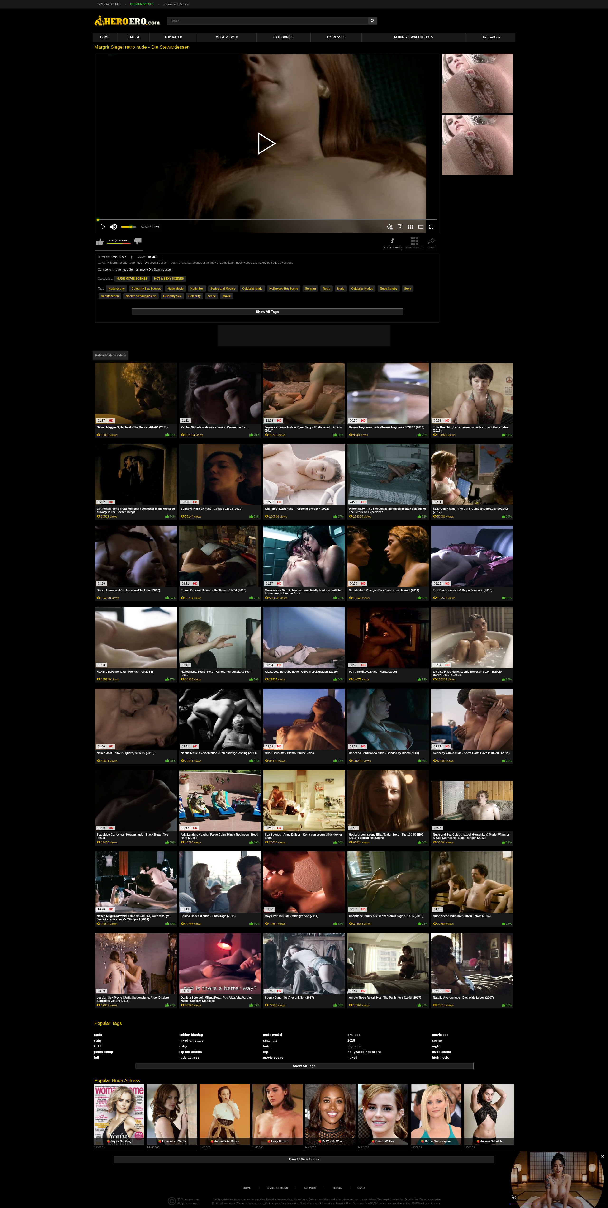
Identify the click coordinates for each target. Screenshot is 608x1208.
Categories (283, 37)
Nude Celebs (388, 288)
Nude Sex (197, 288)
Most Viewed (227, 37)
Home (104, 37)
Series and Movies (222, 288)
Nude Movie (176, 288)
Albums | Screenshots (413, 37)
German (310, 288)
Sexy (407, 288)
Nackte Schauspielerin (141, 296)
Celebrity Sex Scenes (146, 288)
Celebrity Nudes (362, 288)
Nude (340, 288)
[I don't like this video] (137, 244)
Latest (134, 37)
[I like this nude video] (99, 244)
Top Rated (173, 37)
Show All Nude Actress (304, 1159)
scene (212, 296)
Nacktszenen (110, 296)
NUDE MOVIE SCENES (132, 278)
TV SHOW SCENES (108, 4)
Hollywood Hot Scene (283, 288)
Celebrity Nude (252, 288)
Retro (326, 288)
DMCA (361, 1187)
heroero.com (191, 1199)
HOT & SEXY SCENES (169, 278)
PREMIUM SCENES (141, 4)
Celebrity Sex (172, 296)
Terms (337, 1187)
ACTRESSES (336, 37)
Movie (227, 296)
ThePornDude (490, 37)
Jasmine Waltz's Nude (176, 4)
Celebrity (194, 296)
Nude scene (117, 288)
